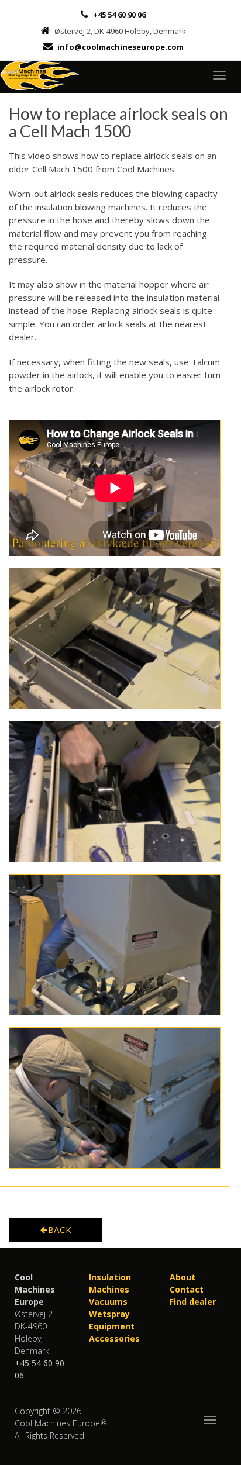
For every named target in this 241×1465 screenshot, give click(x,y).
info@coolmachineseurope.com (120, 47)
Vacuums (108, 1301)
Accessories (114, 1338)
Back (59, 1230)
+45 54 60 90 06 (118, 14)
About (182, 1277)
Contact (187, 1289)
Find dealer (193, 1301)
